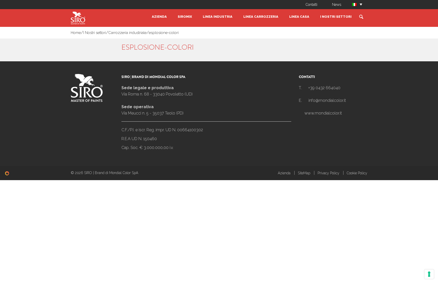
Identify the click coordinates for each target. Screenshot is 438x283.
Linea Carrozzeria (260, 16)
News (336, 5)
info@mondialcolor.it (327, 100)
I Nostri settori (336, 16)
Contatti (311, 5)
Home (76, 32)
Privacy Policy (328, 173)
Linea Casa (299, 16)
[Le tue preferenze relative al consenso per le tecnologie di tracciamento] (429, 274)
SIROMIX (185, 16)
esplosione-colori (164, 32)
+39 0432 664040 (324, 87)
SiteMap (304, 173)
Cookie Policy (357, 173)
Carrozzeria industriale (127, 32)
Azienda (159, 16)
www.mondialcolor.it (323, 113)
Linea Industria (217, 16)
